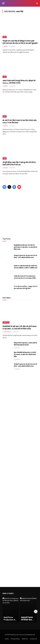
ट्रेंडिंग (4, 37)
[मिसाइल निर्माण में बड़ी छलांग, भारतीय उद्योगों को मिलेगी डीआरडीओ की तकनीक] (7, 345)
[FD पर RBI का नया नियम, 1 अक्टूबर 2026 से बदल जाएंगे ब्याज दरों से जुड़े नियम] (7, 288)
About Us (25, 639)
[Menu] (3, 3)
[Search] (37, 3)
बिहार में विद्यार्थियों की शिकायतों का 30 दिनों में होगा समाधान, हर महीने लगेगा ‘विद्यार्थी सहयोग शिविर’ (25, 354)
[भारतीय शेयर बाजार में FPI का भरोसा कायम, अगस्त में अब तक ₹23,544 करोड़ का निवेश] (7, 278)
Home (7, 639)
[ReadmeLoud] (20, 3)
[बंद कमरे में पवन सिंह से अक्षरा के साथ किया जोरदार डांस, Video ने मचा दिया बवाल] (20, 107)
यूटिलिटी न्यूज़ (6, 322)
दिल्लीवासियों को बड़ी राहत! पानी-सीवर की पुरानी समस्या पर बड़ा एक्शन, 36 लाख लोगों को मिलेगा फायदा (25, 247)
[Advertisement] (20, 213)
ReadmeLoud (31, 634)
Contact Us (33, 639)
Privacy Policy (15, 639)
